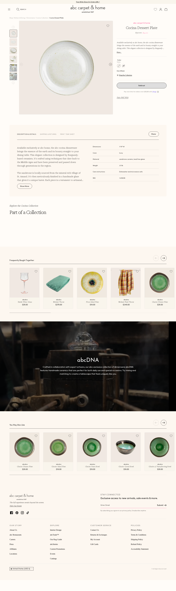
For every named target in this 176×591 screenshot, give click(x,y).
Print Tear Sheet (67, 134)
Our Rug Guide (56, 539)
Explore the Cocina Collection (23, 205)
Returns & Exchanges (98, 535)
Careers (12, 539)
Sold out (141, 85)
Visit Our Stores (16, 506)
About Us (13, 530)
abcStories (54, 544)
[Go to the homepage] (88, 12)
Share (153, 134)
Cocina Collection (42, 18)
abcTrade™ (54, 535)
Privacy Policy (136, 530)
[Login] (160, 9)
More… (119, 52)
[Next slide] (13, 82)
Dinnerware (31, 18)
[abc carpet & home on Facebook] (11, 512)
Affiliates (13, 549)
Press (12, 544)
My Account (95, 539)
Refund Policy (136, 544)
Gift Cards (94, 544)
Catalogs (53, 559)
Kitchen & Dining (19, 18)
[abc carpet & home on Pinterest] (16, 512)
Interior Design (55, 530)
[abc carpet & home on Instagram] (22, 512)
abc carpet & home (141, 23)
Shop (11, 18)
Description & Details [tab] (26, 134)
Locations (13, 554)
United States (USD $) (21, 569)
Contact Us (94, 530)
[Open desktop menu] (9, 9)
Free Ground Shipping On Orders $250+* (88, 2)
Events (52, 554)
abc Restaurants (15, 535)
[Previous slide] (13, 27)
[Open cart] (166, 9)
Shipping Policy (137, 539)
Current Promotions (57, 549)
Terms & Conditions (138, 535)
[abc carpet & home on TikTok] (27, 512)
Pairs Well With (122, 97)
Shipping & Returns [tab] (48, 134)
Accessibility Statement (139, 549)
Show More (24, 186)
